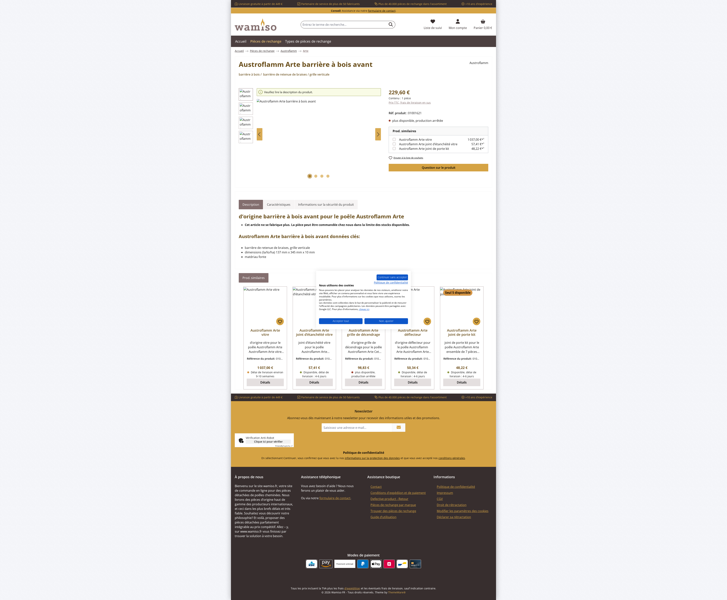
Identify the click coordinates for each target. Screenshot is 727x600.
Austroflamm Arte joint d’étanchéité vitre (428, 144)
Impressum (445, 493)
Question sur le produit (438, 168)
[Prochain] (378, 134)
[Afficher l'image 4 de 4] (327, 176)
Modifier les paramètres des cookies (462, 511)
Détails (265, 382)
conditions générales (451, 458)
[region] (310, 134)
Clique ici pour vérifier (268, 441)
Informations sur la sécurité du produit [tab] (326, 204)
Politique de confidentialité (456, 487)
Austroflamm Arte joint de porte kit (424, 149)
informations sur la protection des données (372, 458)
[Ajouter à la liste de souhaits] (280, 321)
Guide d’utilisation (383, 517)
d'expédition (352, 588)
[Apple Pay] (375, 564)
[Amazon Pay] (326, 564)
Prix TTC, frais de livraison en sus (410, 102)
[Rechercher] (390, 24)
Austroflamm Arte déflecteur (412, 332)
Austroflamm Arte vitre (415, 140)
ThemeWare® (397, 592)
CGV (440, 499)
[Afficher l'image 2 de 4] (315, 176)
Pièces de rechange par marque (393, 505)
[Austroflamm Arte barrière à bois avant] (319, 139)
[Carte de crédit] (415, 564)
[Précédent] (259, 134)
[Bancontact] (402, 564)
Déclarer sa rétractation (454, 517)
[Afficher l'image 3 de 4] (321, 176)
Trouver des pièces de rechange (393, 511)
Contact (376, 487)
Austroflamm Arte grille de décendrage (363, 332)
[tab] (251, 204)
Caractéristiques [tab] (278, 204)
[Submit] (398, 427)
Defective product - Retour (389, 499)
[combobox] (344, 24)
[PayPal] (362, 564)
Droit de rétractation (451, 505)
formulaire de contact (381, 10)
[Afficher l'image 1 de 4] (309, 176)
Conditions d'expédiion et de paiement (398, 493)
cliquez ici (364, 309)
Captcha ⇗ (284, 446)
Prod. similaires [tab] (254, 278)
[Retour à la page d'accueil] (255, 25)
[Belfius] (389, 564)
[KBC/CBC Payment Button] (311, 564)
